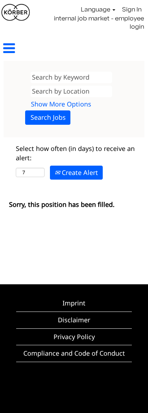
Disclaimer (74, 319)
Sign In (132, 10)
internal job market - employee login (99, 23)
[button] (24, 49)
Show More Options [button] (61, 104)
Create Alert (79, 172)
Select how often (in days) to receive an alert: (75, 153)
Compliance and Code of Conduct (74, 353)
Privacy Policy (74, 336)
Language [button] (96, 10)
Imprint (74, 303)
